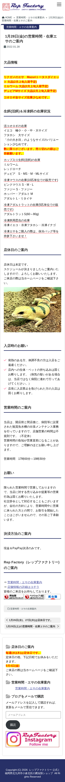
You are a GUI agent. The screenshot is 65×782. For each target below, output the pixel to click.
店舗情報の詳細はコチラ (23, 586)
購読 (13, 724)
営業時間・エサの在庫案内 (24, 582)
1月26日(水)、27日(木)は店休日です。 (31, 620)
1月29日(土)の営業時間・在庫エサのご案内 (30, 626)
